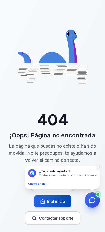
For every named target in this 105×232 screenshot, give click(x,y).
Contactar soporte (56, 218)
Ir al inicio (56, 201)
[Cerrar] (99, 167)
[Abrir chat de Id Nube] (92, 200)
